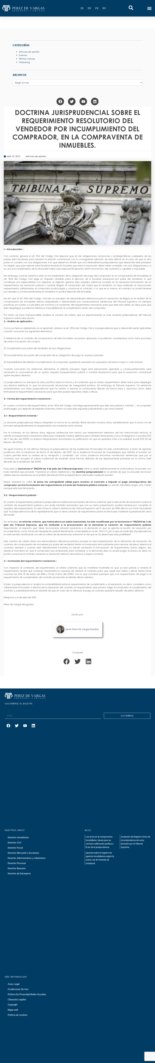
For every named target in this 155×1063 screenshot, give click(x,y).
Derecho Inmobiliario (18, 837)
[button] (149, 8)
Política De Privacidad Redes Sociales (27, 994)
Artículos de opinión (36, 156)
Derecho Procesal (17, 863)
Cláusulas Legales (17, 999)
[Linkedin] (95, 101)
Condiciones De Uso (18, 989)
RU (104, 8)
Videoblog (24, 62)
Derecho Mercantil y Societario (23, 853)
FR (96, 8)
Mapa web (13, 1009)
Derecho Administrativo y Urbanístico (27, 858)
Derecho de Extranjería (19, 873)
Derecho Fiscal (15, 847)
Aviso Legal (14, 984)
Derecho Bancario (17, 868)
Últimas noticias (27, 58)
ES (82, 8)
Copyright (12, 1004)
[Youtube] (83, 101)
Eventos (23, 55)
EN (89, 8)
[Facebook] (60, 101)
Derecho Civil (14, 842)
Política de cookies (17, 1015)
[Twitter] (72, 101)
